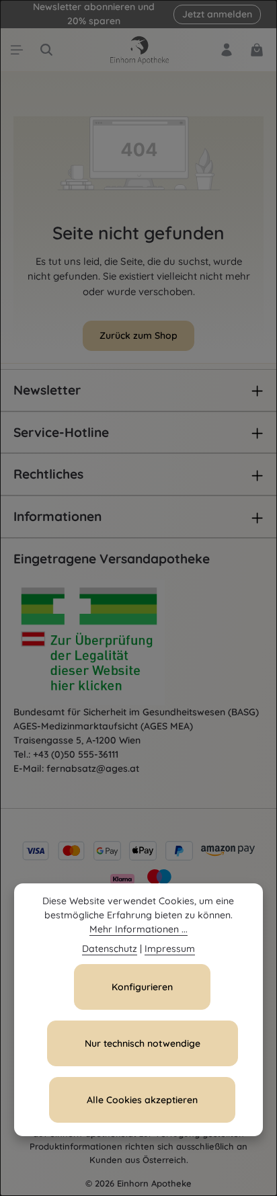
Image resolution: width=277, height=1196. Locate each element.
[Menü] (16, 49)
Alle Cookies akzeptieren (142, 1100)
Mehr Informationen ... (138, 929)
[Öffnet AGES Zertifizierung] (114, 643)
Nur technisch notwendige (142, 1043)
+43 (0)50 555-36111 (75, 754)
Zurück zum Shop (138, 335)
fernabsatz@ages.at (92, 768)
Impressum (170, 949)
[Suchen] (46, 49)
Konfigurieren (142, 987)
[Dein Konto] (226, 49)
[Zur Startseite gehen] (138, 50)
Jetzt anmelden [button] (217, 14)
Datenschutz (109, 949)
